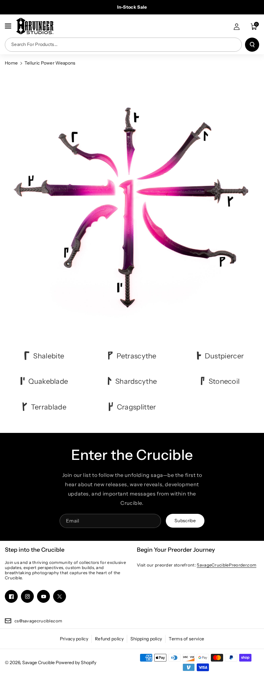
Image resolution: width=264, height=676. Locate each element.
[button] (9, 26)
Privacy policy (74, 639)
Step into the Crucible (34, 549)
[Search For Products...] (252, 45)
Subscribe (185, 520)
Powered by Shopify (76, 662)
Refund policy (109, 639)
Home (11, 63)
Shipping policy (146, 639)
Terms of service (186, 639)
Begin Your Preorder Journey (176, 549)
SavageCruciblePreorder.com (226, 564)
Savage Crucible (38, 662)
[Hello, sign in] (237, 27)
